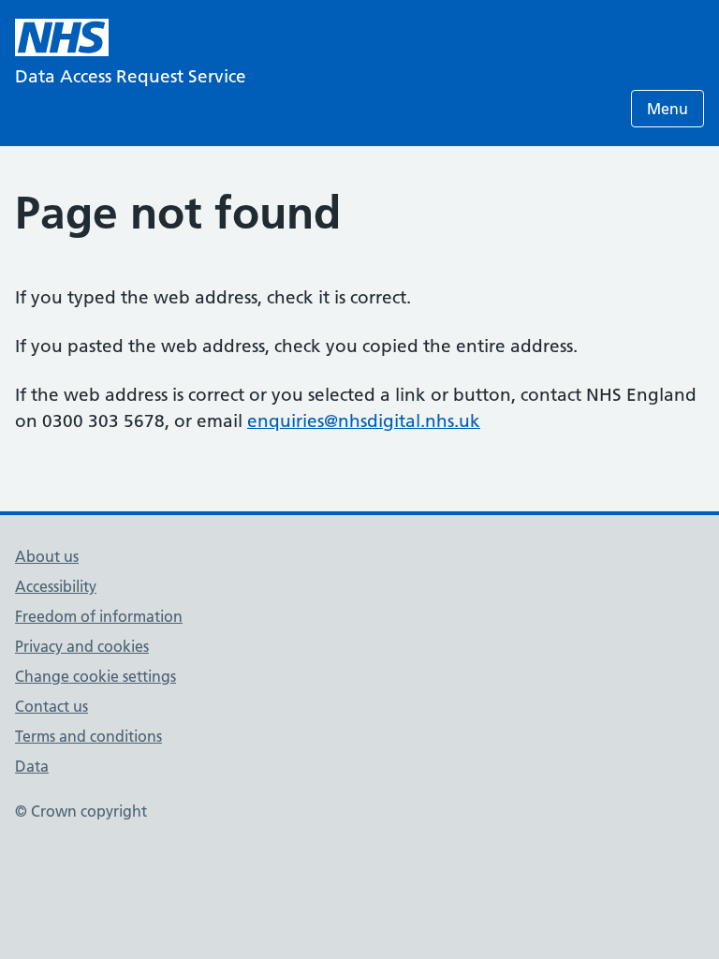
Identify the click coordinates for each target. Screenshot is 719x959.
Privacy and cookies (82, 646)
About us (47, 556)
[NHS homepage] (62, 37)
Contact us (51, 706)
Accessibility (55, 586)
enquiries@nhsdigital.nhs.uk (363, 421)
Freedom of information (99, 616)
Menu (667, 108)
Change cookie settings (95, 676)
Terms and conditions (88, 736)
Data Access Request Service (130, 76)
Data (32, 766)
